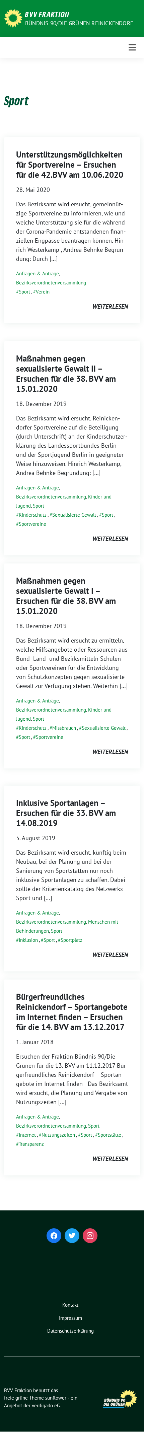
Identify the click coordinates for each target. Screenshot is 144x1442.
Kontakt (70, 1305)
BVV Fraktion (47, 14)
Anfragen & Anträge (37, 273)
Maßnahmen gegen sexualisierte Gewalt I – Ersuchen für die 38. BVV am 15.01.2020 (66, 595)
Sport (24, 291)
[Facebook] (54, 1236)
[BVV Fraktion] (13, 18)
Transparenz (31, 1144)
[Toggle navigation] (132, 47)
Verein (43, 291)
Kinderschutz (33, 515)
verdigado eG (46, 1405)
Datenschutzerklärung (70, 1331)
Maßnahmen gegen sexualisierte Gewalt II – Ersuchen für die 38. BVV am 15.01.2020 (66, 373)
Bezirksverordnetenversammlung (51, 282)
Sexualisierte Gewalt (74, 515)
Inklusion (28, 940)
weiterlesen (110, 306)
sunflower (55, 1398)
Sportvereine (32, 524)
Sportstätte (109, 1135)
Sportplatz (71, 940)
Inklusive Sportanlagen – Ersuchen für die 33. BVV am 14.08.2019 (66, 812)
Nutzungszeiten (58, 1135)
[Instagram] (90, 1236)
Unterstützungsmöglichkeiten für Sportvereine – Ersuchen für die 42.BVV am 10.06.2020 (69, 164)
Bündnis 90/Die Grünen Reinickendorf (79, 23)
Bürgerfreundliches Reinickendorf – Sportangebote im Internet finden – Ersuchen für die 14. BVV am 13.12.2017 (72, 1011)
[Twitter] (72, 1236)
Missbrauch (64, 728)
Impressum (70, 1318)
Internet (27, 1135)
